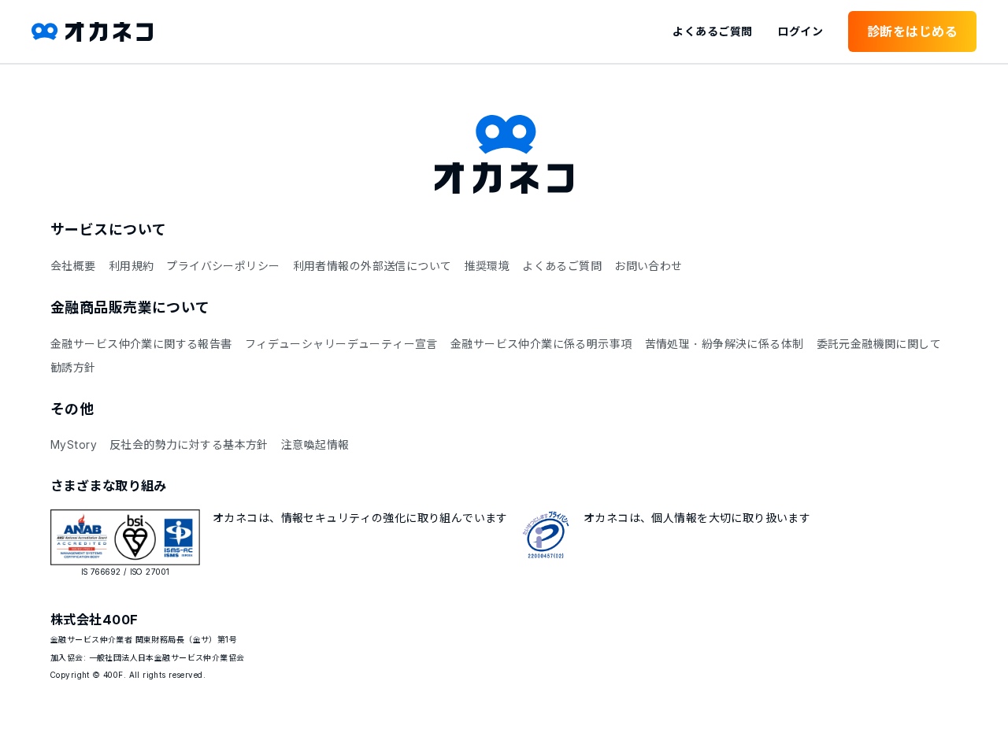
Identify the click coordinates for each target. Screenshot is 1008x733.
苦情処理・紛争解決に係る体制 (724, 343)
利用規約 (131, 265)
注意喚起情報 (315, 444)
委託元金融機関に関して (879, 343)
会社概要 (73, 265)
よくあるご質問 (712, 31)
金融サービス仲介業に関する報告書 (141, 343)
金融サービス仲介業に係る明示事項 (541, 343)
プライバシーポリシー (223, 265)
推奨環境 (487, 265)
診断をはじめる (912, 31)
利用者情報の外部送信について (372, 265)
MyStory (73, 444)
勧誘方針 (73, 367)
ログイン (800, 31)
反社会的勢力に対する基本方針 (189, 444)
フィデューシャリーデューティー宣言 (341, 343)
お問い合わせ (648, 265)
